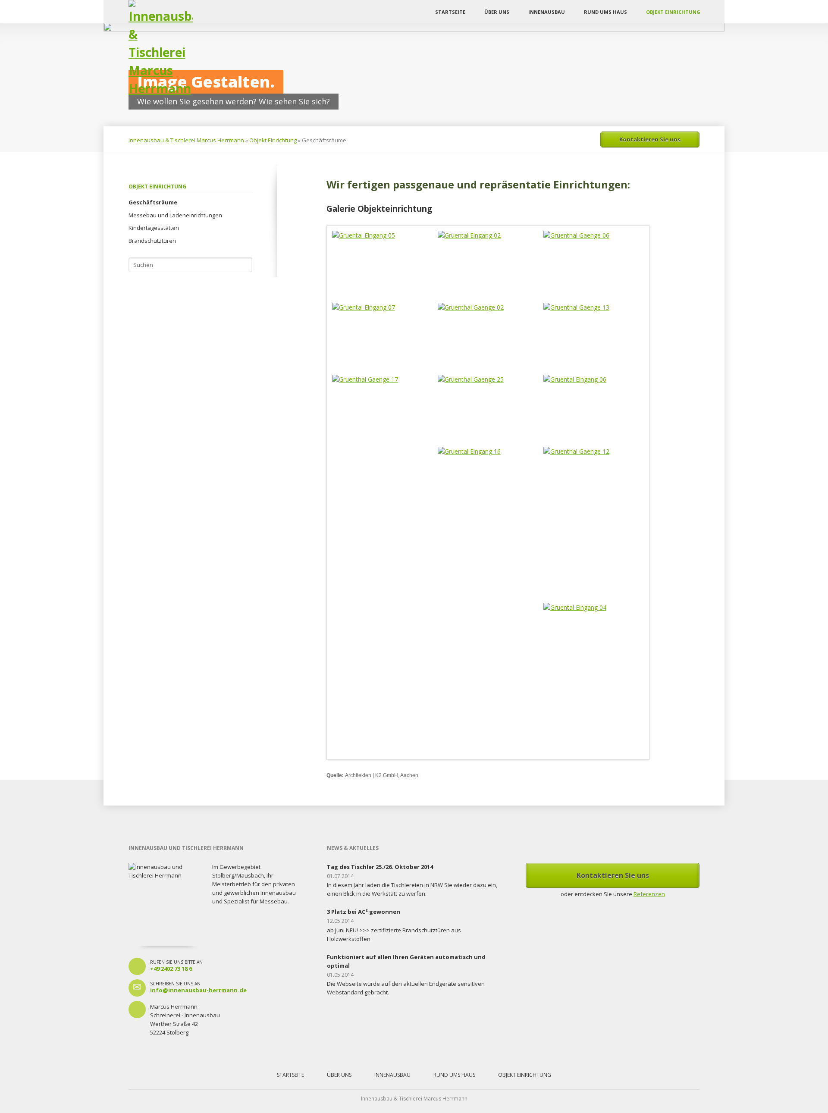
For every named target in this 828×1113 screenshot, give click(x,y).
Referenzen (649, 894)
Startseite (450, 12)
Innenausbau (546, 12)
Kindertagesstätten (154, 228)
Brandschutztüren (152, 241)
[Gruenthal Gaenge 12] (593, 522)
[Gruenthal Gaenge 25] (488, 405)
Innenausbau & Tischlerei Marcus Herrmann (186, 140)
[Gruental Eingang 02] (488, 253)
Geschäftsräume (153, 202)
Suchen (245, 264)
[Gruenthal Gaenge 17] (382, 411)
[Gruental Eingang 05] (382, 254)
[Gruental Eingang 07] (382, 336)
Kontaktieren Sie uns (650, 139)
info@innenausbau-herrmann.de (198, 990)
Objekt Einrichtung (673, 12)
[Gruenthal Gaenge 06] (593, 264)
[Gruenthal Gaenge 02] (488, 336)
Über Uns (496, 12)
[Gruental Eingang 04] (593, 678)
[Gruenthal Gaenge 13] (593, 336)
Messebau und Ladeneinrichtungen (175, 215)
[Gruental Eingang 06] (593, 408)
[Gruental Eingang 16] (488, 523)
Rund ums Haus (605, 12)
